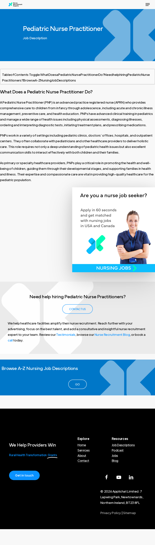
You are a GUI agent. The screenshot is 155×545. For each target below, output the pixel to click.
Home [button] (82, 445)
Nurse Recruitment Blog (112, 334)
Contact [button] (83, 460)
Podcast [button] (118, 450)
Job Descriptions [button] (123, 445)
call (10, 340)
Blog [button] (115, 460)
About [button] (82, 455)
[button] (148, 4)
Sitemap (129, 513)
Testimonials (65, 334)
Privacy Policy (110, 513)
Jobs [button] (115, 455)
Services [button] (83, 450)
